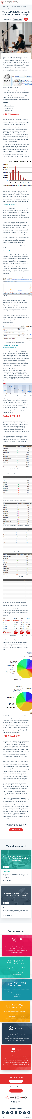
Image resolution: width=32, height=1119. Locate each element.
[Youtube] (11, 1112)
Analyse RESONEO (8, 108)
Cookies (2, 1117)
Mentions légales (27, 1117)
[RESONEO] (9, 2)
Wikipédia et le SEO (8, 110)
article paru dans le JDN (21, 95)
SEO (8, 6)
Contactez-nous (16, 829)
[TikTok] (24, 1112)
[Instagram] (20, 1112)
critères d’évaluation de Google (21, 229)
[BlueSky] (28, 1112)
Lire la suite (8, 880)
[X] (7, 1112)
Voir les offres (16, 1090)
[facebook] (16, 1112)
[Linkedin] (3, 1112)
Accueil (3, 6)
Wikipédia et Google (9, 105)
